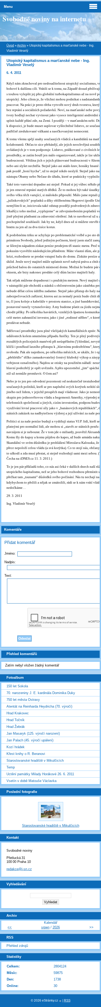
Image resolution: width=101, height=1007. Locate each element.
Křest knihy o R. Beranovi (25, 754)
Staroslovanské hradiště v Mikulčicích (35, 760)
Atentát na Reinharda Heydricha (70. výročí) (39, 706)
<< (10, 927)
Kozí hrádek (15, 747)
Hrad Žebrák (15, 727)
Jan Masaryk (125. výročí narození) (33, 733)
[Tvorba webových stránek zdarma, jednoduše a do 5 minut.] (60, 1001)
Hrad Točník (15, 720)
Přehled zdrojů (17, 946)
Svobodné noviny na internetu (44, 19)
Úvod (10, 45)
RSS (67, 1000)
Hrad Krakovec (17, 713)
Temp (10, 767)
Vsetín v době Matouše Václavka (31, 781)
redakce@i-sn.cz (19, 869)
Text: (8, 576)
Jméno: (10, 553)
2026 (56, 927)
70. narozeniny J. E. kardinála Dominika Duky (40, 693)
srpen (45, 927)
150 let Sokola (17, 686)
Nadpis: (10, 562)
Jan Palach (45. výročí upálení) (29, 740)
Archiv (21, 45)
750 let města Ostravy (23, 700)
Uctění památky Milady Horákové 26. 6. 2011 (40, 774)
